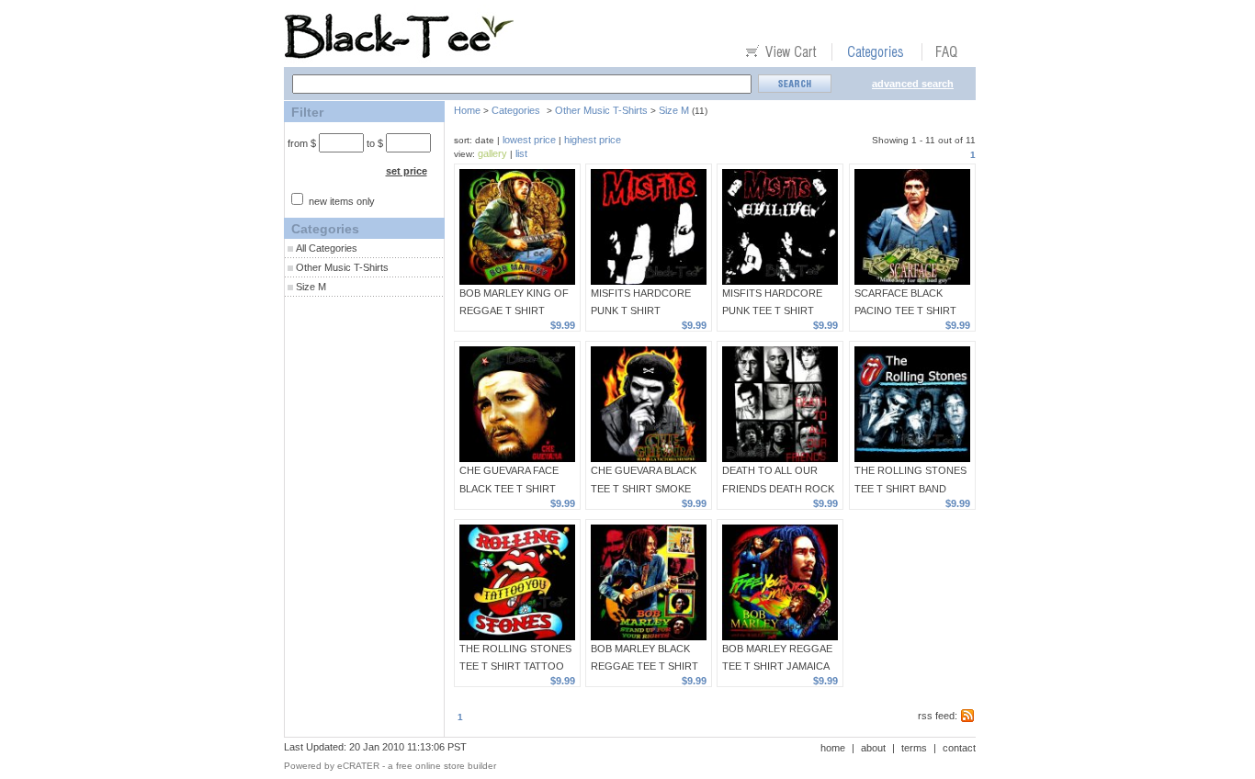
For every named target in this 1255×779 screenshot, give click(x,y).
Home (467, 110)
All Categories (326, 248)
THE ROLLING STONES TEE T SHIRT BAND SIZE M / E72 (910, 488)
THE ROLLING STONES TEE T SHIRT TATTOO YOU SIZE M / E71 (515, 666)
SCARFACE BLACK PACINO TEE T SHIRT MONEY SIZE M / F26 (905, 310)
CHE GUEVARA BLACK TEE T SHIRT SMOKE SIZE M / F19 (643, 488)
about (873, 747)
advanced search (913, 83)
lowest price (529, 139)
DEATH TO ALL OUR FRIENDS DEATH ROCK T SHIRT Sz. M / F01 (778, 488)
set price (406, 170)
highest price (592, 139)
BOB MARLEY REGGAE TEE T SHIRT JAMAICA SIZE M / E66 (777, 666)
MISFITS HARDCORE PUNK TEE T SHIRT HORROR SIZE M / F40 (776, 310)
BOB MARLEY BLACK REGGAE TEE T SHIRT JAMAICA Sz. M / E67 (644, 666)
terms (914, 747)
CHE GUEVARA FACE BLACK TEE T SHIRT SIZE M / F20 (509, 488)
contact (959, 747)
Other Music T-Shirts (342, 267)
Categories (516, 110)
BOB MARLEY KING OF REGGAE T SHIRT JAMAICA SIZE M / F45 (514, 310)
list (521, 153)
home (832, 747)
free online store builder (446, 766)
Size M (311, 286)
